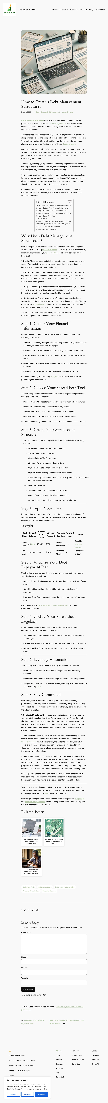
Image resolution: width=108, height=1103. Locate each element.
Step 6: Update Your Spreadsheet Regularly (53, 224)
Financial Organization (31, 891)
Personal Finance (67, 112)
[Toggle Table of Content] (68, 202)
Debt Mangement (53, 112)
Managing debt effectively (32, 120)
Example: (44, 218)
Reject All (27, 1094)
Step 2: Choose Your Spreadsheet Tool (52, 211)
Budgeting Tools (29, 887)
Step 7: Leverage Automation (48, 227)
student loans (38, 304)
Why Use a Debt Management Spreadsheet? (54, 205)
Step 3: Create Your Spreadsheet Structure (54, 213)
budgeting (79, 799)
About (58, 1051)
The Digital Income (27, 9)
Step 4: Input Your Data (46, 216)
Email (24, 968)
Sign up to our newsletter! (35, 995)
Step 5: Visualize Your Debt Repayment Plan (54, 221)
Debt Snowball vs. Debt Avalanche (52, 605)
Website (24, 978)
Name (24, 957)
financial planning (49, 891)
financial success (49, 250)
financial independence (35, 802)
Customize (14, 1094)
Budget (44, 112)
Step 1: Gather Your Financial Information (53, 208)
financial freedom (28, 742)
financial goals (69, 144)
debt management (57, 123)
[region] (27, 1088)
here (39, 686)
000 (33, 544)
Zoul (37, 112)
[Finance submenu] (67, 9)
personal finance (53, 253)
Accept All (41, 1094)
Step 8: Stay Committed (47, 229)
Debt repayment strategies (64, 887)
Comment (26, 932)
